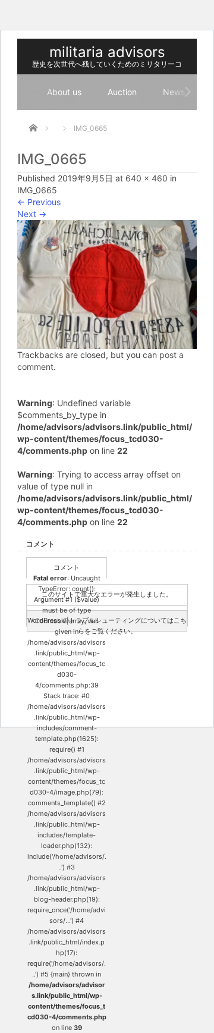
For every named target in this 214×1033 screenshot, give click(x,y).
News (174, 92)
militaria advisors (107, 52)
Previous (39, 202)
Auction (122, 92)
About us (64, 92)
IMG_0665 (37, 190)
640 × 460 (146, 178)
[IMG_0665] (107, 283)
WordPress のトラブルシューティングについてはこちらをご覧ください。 (107, 624)
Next (31, 214)
